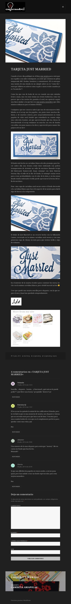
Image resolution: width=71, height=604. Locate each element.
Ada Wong (27, 356)
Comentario (16, 505)
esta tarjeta (44, 76)
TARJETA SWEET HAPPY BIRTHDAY (17, 342)
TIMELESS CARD (47, 324)
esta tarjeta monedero (44, 102)
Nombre (14, 532)
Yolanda (20, 383)
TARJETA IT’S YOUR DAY (26, 342)
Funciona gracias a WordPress (21, 600)
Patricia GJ (21, 405)
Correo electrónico (19, 541)
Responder (16, 397)
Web (12, 549)
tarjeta (55, 356)
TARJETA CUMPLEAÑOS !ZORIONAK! (27, 325)
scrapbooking (37, 356)
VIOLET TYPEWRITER (16, 325)
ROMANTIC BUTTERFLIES (37, 325)
